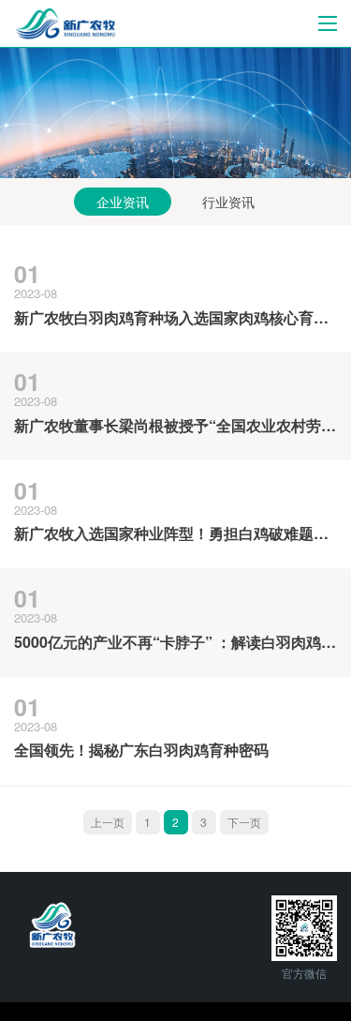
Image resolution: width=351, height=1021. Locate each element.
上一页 (107, 822)
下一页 (244, 822)
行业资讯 (228, 201)
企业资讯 (122, 201)
